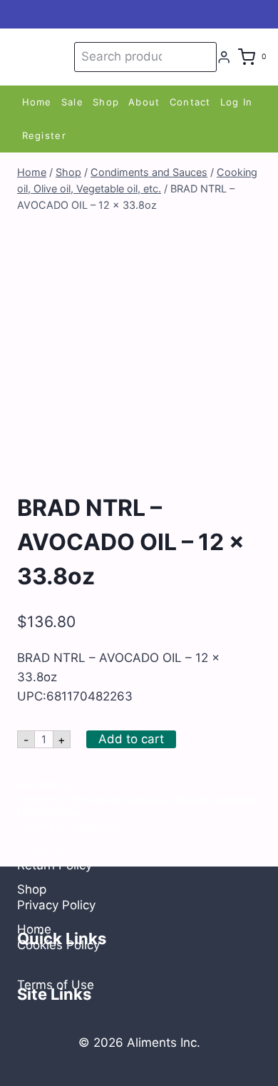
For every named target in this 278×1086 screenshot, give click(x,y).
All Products (94, 799)
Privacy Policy (56, 905)
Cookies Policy (58, 945)
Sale (72, 102)
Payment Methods (69, 826)
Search (203, 57)
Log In (236, 102)
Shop (106, 102)
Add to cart (131, 739)
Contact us (48, 809)
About (144, 102)
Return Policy (54, 865)
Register (44, 135)
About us (43, 849)
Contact (190, 102)
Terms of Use (55, 985)
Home (37, 102)
